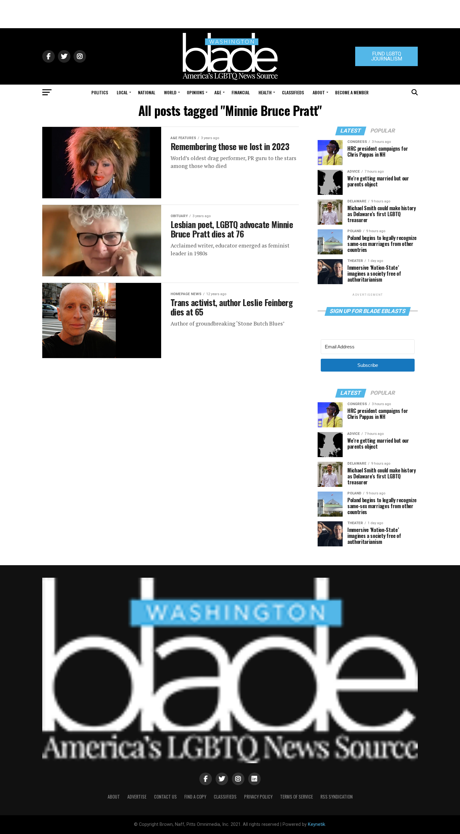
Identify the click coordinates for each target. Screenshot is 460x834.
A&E (217, 92)
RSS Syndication (336, 796)
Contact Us (165, 796)
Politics (99, 92)
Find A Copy (195, 796)
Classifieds (293, 92)
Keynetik (316, 824)
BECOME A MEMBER (352, 92)
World (170, 92)
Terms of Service (296, 796)
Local (122, 92)
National (146, 92)
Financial (241, 92)
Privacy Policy (258, 796)
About (319, 92)
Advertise (136, 796)
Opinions (195, 92)
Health (265, 92)
